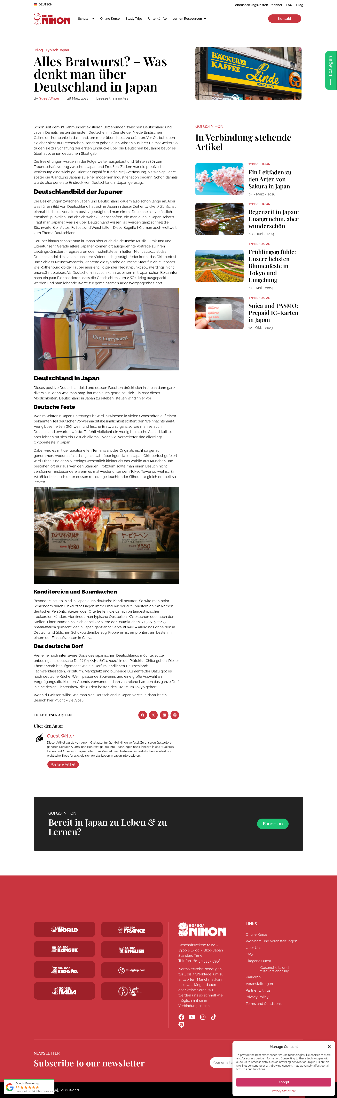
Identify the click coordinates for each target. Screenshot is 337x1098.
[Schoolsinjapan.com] (132, 950)
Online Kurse (110, 18)
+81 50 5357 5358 (206, 961)
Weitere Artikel (63, 764)
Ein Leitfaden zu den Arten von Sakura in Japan (270, 179)
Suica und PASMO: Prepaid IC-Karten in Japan (273, 312)
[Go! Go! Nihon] (202, 929)
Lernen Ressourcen (187, 18)
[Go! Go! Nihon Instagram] (203, 1017)
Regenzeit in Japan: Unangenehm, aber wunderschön (273, 219)
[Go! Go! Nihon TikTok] (213, 1017)
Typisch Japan (57, 50)
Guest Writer (49, 98)
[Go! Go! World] (64, 929)
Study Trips (134, 18)
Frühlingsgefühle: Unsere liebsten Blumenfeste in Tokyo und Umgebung (272, 266)
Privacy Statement (284, 1091)
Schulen (84, 18)
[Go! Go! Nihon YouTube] (192, 1017)
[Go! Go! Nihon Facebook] (181, 1017)
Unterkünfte (157, 18)
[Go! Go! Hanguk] (64, 949)
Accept (283, 1082)
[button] (329, 1047)
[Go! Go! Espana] (64, 970)
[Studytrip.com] (132, 930)
